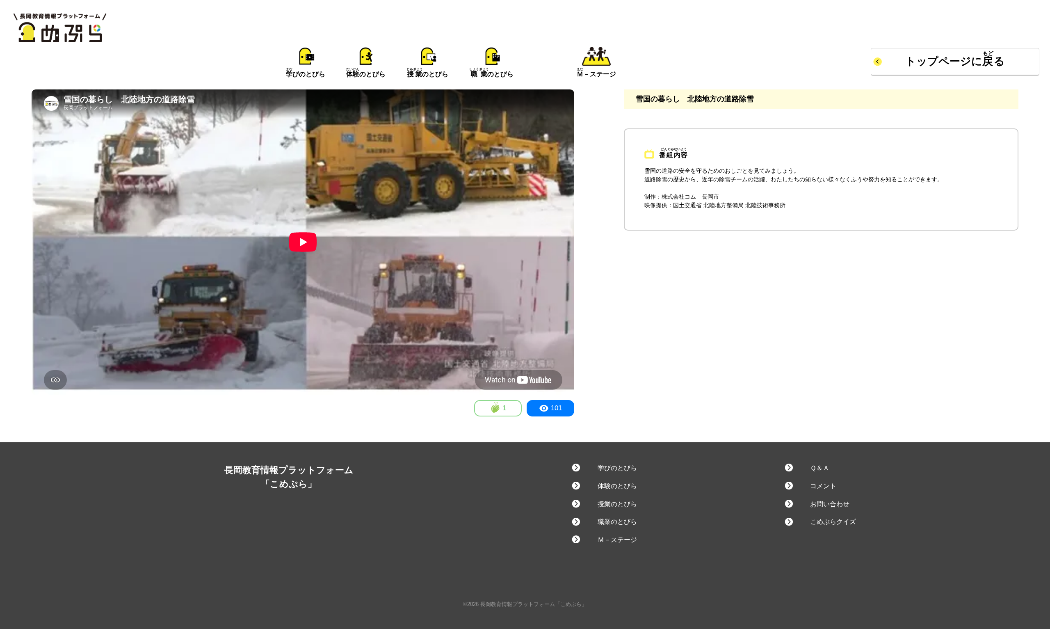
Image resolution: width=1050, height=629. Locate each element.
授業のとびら (617, 504)
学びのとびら (617, 467)
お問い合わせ (829, 504)
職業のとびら (617, 521)
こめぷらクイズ (833, 521)
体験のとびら (617, 486)
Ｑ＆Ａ (819, 467)
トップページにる (955, 61)
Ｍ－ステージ (617, 539)
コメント (823, 486)
